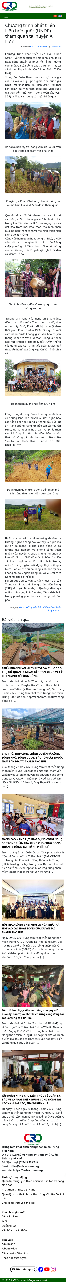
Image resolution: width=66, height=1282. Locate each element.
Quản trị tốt (9, 1225)
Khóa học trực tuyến (14, 1258)
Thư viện (7, 1240)
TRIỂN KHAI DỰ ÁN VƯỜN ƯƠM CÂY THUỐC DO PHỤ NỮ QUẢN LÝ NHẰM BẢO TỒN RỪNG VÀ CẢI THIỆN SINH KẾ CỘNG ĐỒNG (32, 672)
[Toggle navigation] (6, 16)
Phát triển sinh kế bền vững (18, 1189)
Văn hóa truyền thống (15, 1230)
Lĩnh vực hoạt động (14, 1177)
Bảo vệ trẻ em (10, 1216)
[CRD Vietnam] (10, 6)
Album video (9, 1248)
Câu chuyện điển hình (15, 1253)
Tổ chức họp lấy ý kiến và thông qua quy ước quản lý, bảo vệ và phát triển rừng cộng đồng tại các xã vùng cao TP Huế (33, 1014)
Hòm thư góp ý (25, 1269)
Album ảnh (8, 1244)
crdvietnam (56, 46)
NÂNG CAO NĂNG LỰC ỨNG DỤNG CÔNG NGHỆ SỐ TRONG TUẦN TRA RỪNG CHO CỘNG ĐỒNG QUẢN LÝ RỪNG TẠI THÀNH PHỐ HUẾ (32, 843)
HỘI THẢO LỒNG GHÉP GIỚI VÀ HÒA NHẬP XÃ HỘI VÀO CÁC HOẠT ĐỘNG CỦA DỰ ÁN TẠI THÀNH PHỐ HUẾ (30, 928)
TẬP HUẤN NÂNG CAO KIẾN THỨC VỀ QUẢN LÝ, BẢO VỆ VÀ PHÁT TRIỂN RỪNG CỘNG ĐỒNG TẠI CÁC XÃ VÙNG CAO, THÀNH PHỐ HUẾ (31, 1099)
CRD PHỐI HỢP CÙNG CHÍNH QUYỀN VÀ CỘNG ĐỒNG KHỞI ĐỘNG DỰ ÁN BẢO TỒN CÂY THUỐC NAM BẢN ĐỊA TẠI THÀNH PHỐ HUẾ (32, 757)
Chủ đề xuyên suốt (14, 1212)
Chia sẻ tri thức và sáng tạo (18, 1203)
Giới (4, 1221)
